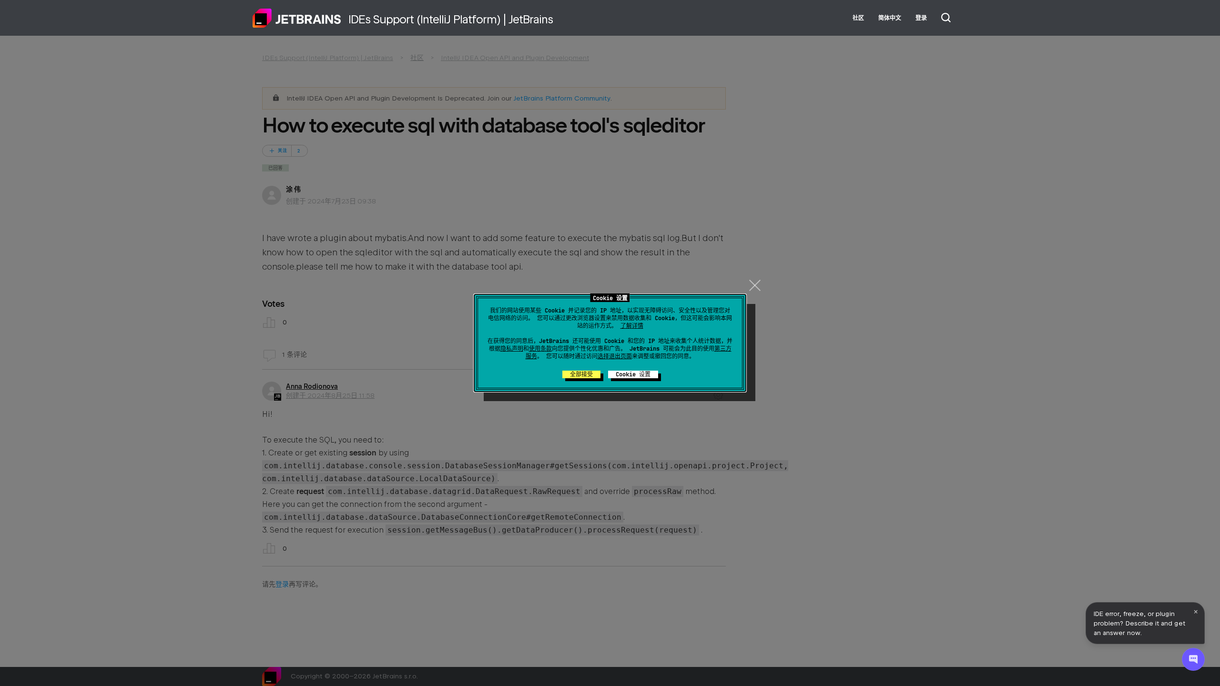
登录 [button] (921, 18)
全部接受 (581, 374)
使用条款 (540, 349)
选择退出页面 (615, 356)
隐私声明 (511, 349)
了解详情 (631, 326)
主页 (297, 18)
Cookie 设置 (633, 374)
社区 (858, 18)
